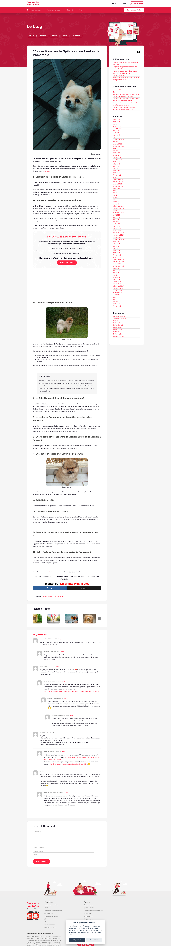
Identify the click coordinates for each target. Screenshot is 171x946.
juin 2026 (116, 124)
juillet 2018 (116, 271)
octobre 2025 (117, 128)
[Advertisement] (67, 284)
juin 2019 (116, 246)
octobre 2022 (117, 160)
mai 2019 (116, 248)
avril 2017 (116, 304)
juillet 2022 (116, 164)
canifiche (47, 171)
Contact (125, 3)
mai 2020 (116, 222)
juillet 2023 (116, 148)
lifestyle (115, 321)
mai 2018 (116, 275)
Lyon (47, 944)
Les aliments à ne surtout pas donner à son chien (124, 108)
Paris (44, 944)
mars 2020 (116, 226)
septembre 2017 (118, 293)
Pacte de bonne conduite (51, 905)
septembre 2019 (118, 239)
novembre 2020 (118, 208)
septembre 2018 (118, 266)
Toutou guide (117, 327)
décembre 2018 (118, 259)
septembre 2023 (118, 146)
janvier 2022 (117, 177)
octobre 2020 (117, 211)
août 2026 (116, 120)
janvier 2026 (117, 126)
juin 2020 (116, 219)
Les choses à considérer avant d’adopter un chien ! (126, 104)
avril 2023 (116, 153)
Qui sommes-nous (89, 908)
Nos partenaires (88, 919)
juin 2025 (116, 131)
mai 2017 (116, 302)
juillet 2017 (116, 297)
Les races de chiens (49, 925)
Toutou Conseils (118, 325)
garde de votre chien (33, 938)
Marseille (57, 944)
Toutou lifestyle (118, 330)
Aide (45, 919)
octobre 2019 (117, 237)
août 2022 (116, 162)
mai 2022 (116, 168)
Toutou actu (117, 323)
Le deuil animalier (118, 75)
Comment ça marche (89, 905)
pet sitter (47, 936)
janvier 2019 (117, 257)
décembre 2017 (118, 286)
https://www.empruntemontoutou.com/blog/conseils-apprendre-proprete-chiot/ (71, 691)
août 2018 (116, 268)
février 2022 (117, 175)
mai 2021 (116, 195)
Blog (116, 3)
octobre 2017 (117, 291)
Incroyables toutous (119, 316)
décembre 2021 (118, 180)
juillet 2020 (116, 217)
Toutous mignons (48, 596)
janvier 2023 (117, 155)
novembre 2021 (118, 182)
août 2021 (116, 188)
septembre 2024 (118, 140)
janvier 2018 (117, 284)
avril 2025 (116, 133)
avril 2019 (116, 251)
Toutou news (117, 332)
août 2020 (116, 215)
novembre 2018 (118, 262)
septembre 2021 (118, 186)
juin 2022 (116, 166)
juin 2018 (116, 273)
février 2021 (117, 202)
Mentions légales (48, 913)
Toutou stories (117, 334)
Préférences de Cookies (50, 927)
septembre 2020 (118, 213)
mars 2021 (116, 200)
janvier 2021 (117, 204)
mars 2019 (116, 253)
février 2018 (117, 282)
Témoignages (88, 913)
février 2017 (117, 306)
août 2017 (116, 295)
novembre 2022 (118, 157)
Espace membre (138, 3)
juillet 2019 (116, 244)
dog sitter (39, 936)
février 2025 (117, 137)
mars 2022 (116, 173)
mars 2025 (116, 135)
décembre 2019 (118, 233)
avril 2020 (116, 224)
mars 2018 (116, 279)
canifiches (50, 572)
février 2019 (117, 255)
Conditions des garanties (51, 916)
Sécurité (46, 908)
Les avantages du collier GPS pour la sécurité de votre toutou (126, 95)
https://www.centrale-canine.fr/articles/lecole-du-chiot (68, 764)
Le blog (46, 922)
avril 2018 (116, 277)
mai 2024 (116, 142)
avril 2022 (116, 171)
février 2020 (117, 228)
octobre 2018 (117, 264)
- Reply (59, 639)
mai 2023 (116, 151)
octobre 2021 (117, 184)
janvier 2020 (117, 231)
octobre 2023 (117, 144)
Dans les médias (88, 916)
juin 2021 (116, 193)
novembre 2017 (118, 288)
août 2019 (116, 242)
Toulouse (52, 944)
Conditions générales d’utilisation (53, 911)
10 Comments (59, 596)
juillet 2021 (116, 191)
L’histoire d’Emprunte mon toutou (93, 911)
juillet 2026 (116, 122)
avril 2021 (116, 197)
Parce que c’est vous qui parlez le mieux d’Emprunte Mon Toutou (126, 79)
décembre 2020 (118, 206)
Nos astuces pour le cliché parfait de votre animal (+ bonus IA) (125, 72)
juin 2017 (116, 299)
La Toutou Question (119, 318)
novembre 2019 (118, 235)
